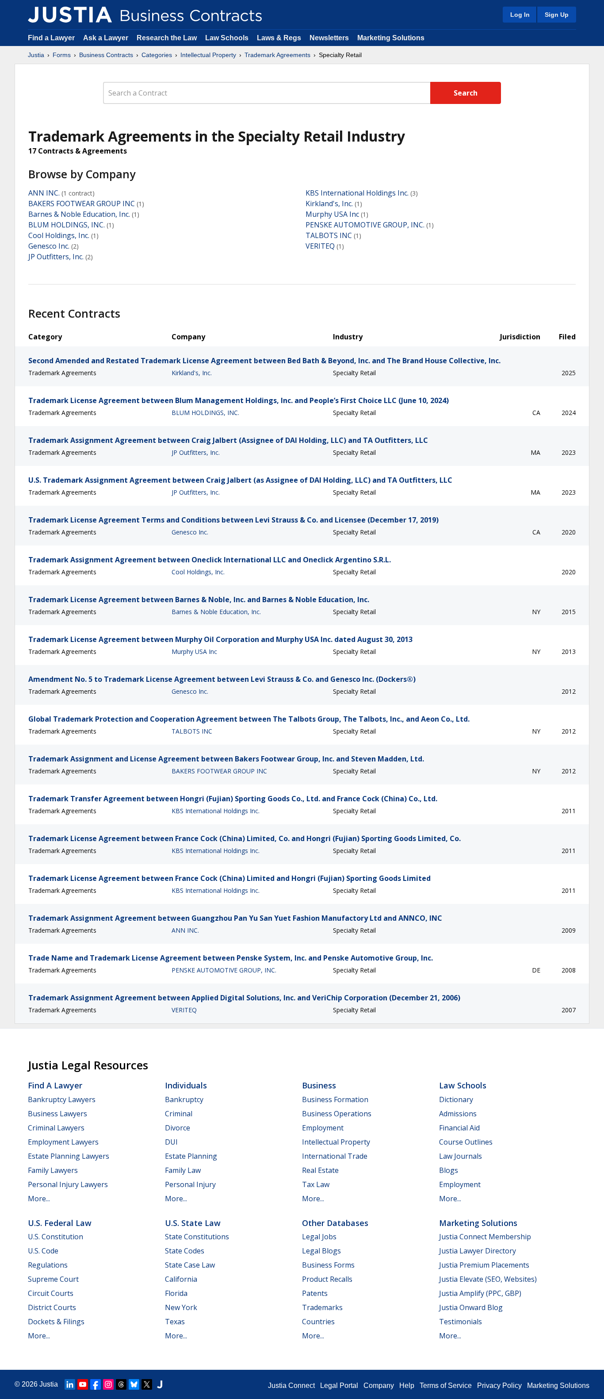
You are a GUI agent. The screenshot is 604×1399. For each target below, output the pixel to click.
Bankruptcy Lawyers (62, 1099)
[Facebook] (95, 1384)
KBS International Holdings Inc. (357, 193)
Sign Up (557, 14)
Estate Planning (191, 1156)
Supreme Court (53, 1279)
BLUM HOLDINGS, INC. (66, 225)
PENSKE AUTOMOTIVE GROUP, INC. (365, 225)
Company (378, 1385)
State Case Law (190, 1265)
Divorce (177, 1128)
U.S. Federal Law (60, 1223)
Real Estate (320, 1170)
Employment (323, 1128)
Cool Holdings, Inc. (58, 235)
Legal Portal (339, 1385)
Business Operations (336, 1113)
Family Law (183, 1170)
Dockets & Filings (56, 1321)
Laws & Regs (279, 38)
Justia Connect (291, 1385)
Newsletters (329, 38)
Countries (318, 1321)
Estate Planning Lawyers (68, 1156)
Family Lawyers (53, 1170)
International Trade (334, 1156)
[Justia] (70, 15)
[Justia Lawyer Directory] (159, 1384)
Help (406, 1385)
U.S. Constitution (55, 1236)
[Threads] (121, 1384)
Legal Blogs (321, 1251)
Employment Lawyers (63, 1142)
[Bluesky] (134, 1384)
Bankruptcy (184, 1099)
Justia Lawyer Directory (477, 1251)
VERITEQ (320, 246)
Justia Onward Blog (471, 1307)
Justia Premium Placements (484, 1265)
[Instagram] (108, 1384)
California (181, 1279)
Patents (315, 1293)
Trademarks (322, 1307)
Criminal (178, 1113)
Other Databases (335, 1223)
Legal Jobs (319, 1236)
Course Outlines (466, 1142)
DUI (171, 1142)
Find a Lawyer (51, 38)
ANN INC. (44, 193)
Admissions (458, 1113)
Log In (520, 14)
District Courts (52, 1307)
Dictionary (456, 1099)
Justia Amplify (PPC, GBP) (480, 1293)
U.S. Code (43, 1251)
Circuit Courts (50, 1293)
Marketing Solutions (390, 38)
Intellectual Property (208, 54)
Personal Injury (190, 1184)
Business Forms (328, 1265)
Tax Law (315, 1184)
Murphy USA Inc (332, 214)
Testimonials (460, 1321)
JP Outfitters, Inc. (56, 256)
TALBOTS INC (329, 235)
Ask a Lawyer (106, 38)
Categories (156, 54)
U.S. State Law (193, 1223)
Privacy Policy (499, 1385)
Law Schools (226, 38)
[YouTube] (82, 1384)
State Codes (184, 1251)
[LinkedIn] (70, 1384)
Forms (62, 54)
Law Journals (460, 1156)
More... (39, 1198)
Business (319, 1085)
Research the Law (167, 38)
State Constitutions (197, 1236)
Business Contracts (106, 54)
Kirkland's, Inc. (329, 203)
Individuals (186, 1085)
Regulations (48, 1265)
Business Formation (335, 1099)
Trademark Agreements (277, 54)
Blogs (448, 1170)
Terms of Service (446, 1385)
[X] (146, 1384)
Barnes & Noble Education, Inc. (79, 214)
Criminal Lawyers (56, 1128)
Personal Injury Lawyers (68, 1184)
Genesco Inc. (48, 246)
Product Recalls (327, 1279)
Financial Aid (459, 1128)
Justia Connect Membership (485, 1236)
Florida (176, 1293)
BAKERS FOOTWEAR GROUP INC (81, 203)
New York (181, 1307)
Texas (175, 1321)
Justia (36, 54)
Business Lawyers (57, 1113)
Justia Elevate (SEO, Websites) (488, 1279)
